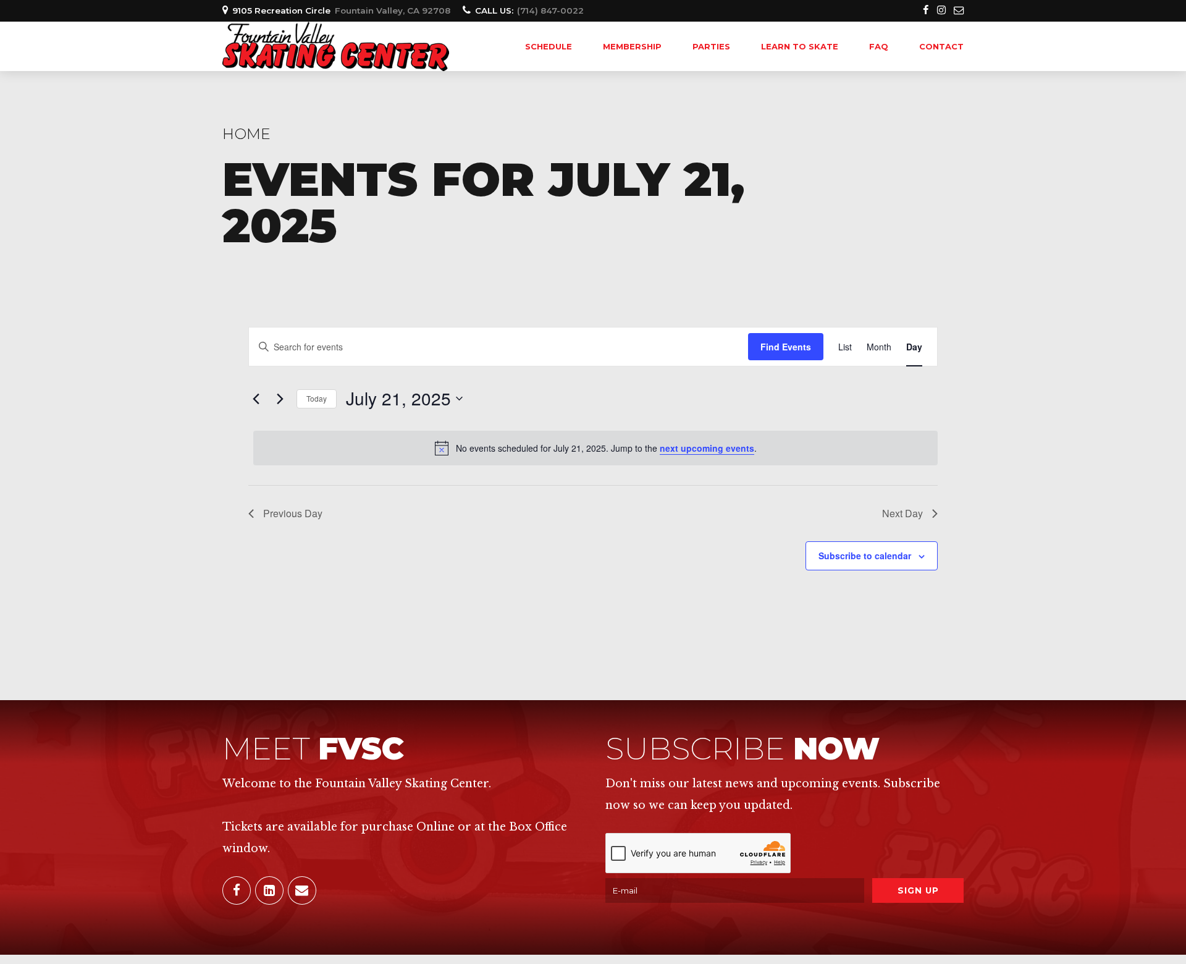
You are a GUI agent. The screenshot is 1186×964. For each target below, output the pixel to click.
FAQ (878, 46)
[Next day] (279, 398)
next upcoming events (707, 448)
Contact (941, 46)
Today (316, 398)
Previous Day (292, 513)
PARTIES (711, 46)
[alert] (595, 448)
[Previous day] (255, 398)
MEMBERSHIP (632, 46)
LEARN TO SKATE (799, 46)
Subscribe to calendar (864, 555)
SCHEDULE (548, 46)
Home (246, 134)
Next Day (902, 513)
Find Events (785, 346)
